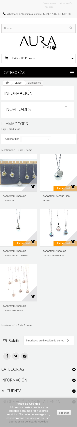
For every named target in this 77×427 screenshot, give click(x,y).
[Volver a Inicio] (7, 82)
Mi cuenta (11, 390)
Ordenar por (12, 138)
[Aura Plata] (38, 41)
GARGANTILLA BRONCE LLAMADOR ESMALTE (54, 253)
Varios (18, 82)
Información (18, 93)
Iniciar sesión (66, 3)
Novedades (18, 109)
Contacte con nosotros (49, 5)
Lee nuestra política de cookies (28, 421)
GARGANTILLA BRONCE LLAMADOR (14, 198)
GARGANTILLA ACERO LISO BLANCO (56, 198)
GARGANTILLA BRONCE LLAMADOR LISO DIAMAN (15, 253)
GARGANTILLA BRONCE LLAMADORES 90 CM (14, 308)
